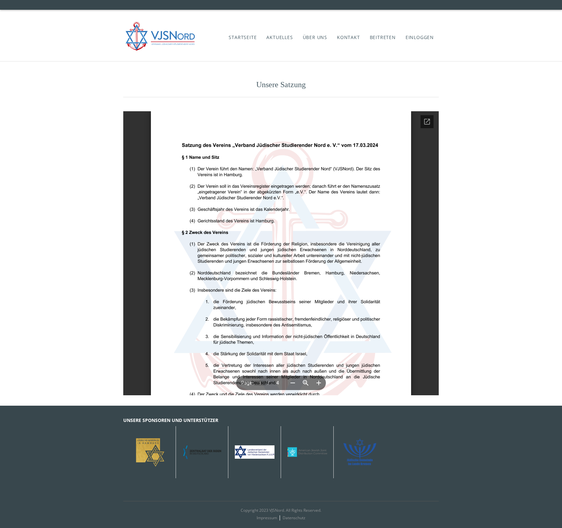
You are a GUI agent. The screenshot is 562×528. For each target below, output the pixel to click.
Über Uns (315, 37)
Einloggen (420, 37)
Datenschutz (294, 518)
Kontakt (348, 37)
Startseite (243, 37)
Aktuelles (279, 37)
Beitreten (383, 37)
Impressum (267, 518)
